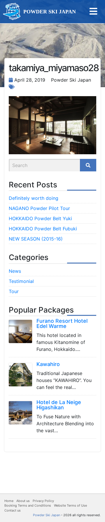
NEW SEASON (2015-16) (36, 239)
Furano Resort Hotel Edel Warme (62, 323)
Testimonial (21, 281)
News (15, 271)
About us (23, 501)
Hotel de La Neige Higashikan (58, 404)
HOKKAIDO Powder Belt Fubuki (43, 229)
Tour (14, 291)
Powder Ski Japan (46, 515)
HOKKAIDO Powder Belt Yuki (40, 218)
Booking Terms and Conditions (27, 505)
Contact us (12, 510)
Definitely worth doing (33, 198)
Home (8, 501)
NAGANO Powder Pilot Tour (39, 208)
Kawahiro (48, 364)
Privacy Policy (43, 501)
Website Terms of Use (70, 505)
